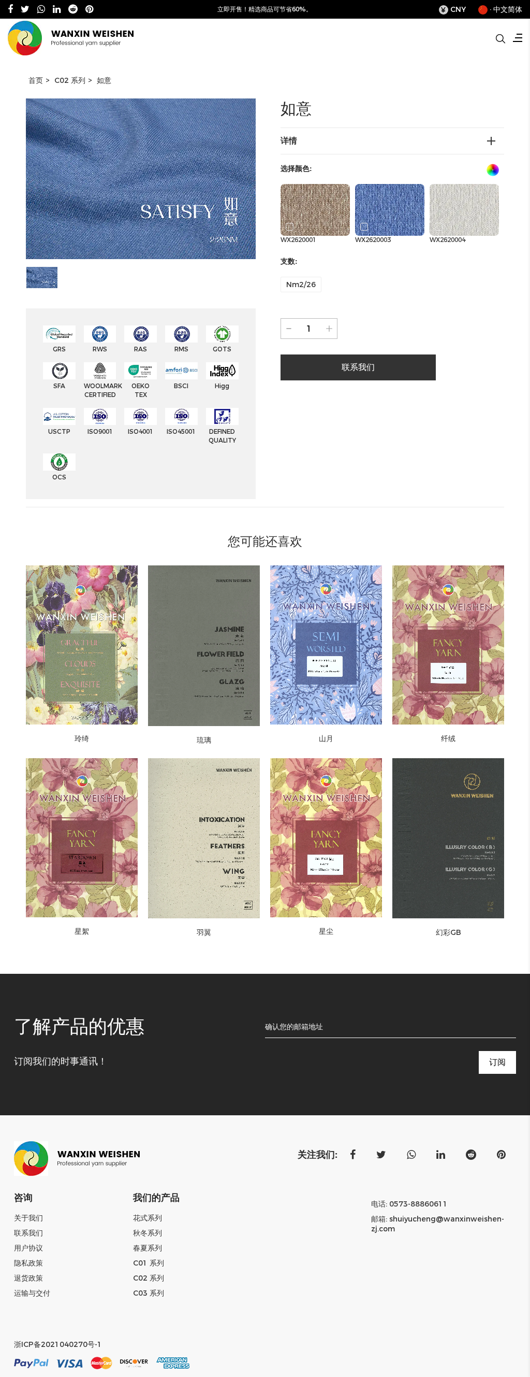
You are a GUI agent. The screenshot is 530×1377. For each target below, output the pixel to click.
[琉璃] (204, 645)
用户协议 (28, 1248)
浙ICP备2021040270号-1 (58, 1344)
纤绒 (448, 738)
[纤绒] (448, 645)
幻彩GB (448, 932)
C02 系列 (69, 80)
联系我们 (28, 1233)
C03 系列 (148, 1293)
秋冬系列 (147, 1233)
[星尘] (326, 837)
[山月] (326, 645)
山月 (326, 738)
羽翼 (204, 932)
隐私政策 (28, 1263)
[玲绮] (82, 645)
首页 (35, 80)
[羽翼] (204, 838)
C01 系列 (148, 1263)
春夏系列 (147, 1248)
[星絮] (82, 837)
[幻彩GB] (448, 838)
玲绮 (82, 738)
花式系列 (147, 1218)
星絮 (82, 931)
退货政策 (28, 1278)
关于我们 (28, 1218)
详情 (289, 141)
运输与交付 (32, 1293)
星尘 (326, 931)
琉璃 (204, 740)
